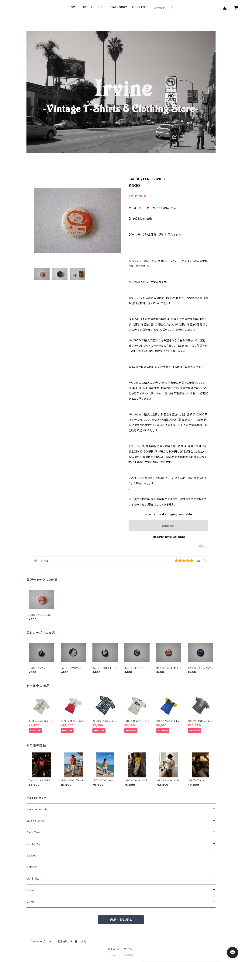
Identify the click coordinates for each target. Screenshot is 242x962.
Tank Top (33, 832)
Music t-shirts (35, 820)
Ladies (31, 890)
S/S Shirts (33, 844)
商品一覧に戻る (121, 920)
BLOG (102, 7)
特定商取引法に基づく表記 (72, 941)
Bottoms (32, 867)
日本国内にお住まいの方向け (168, 537)
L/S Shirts (33, 878)
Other (30, 901)
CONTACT (139, 7)
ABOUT (87, 7)
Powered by (117, 955)
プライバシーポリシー (40, 941)
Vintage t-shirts (37, 809)
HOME (72, 7)
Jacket (31, 855)
